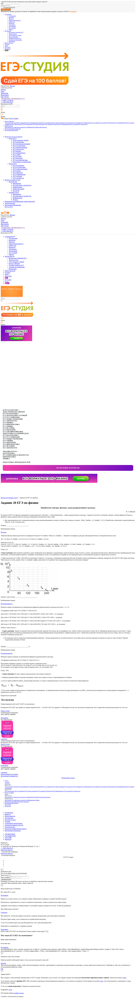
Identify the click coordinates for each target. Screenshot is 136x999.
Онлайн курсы (14, 192)
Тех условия (12, 28)
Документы (12, 25)
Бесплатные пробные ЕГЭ (16, 32)
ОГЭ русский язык (27, 124)
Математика (8, 127)
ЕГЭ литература (69, 123)
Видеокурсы (43, 127)
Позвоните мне (6, 879)
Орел (2, 91)
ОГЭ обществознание (38, 124)
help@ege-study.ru (7, 850)
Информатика (31, 127)
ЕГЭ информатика (86, 123)
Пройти (3, 963)
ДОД (6, 278)
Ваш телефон (5, 877)
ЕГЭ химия (95, 123)
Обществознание (18, 189)
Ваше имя (4, 875)
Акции (6, 50)
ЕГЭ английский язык (120, 123)
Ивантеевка (5, 95)
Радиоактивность (7, 604)
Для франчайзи (10, 834)
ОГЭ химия (48, 124)
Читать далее (5, 711)
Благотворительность (15, 20)
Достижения (12, 16)
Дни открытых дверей (15, 35)
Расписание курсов (68, 778)
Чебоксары (4, 93)
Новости (11, 19)
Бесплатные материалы (68, 468)
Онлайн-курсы (9, 125)
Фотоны (3, 532)
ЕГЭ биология (110, 123)
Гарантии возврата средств (14, 825)
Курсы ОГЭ (13, 163)
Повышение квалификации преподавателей (20, 201)
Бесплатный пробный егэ (9, 776)
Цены (6, 46)
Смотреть (4, 739)
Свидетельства (10, 827)
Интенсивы (12, 41)
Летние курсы (13, 34)
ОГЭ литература (82, 124)
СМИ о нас (12, 22)
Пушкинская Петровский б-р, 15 (13, 98)
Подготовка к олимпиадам (22, 162)
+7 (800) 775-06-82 (7, 100)
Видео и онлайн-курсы (12, 180)
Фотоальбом (12, 26)
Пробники (7, 49)
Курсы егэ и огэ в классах (13, 137)
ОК (2, 969)
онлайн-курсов (18, 993)
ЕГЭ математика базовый (35, 123)
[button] (2, 486)
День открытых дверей (11, 123)
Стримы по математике (15, 40)
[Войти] (2, 115)
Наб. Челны (5, 97)
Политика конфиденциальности (16, 829)
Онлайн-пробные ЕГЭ (15, 38)
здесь (124, 977)
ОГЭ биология (55, 124)
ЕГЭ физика (77, 123)
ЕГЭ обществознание (59, 123)
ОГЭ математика (16, 124)
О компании (8, 14)
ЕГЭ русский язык (47, 123)
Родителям (8, 806)
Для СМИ (8, 837)
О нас (7, 281)
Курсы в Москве (13, 37)
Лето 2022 (8, 276)
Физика (37, 127)
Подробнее (73, 11)
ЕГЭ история (102, 123)
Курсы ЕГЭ (13, 138)
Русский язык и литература (19, 127)
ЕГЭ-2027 (7, 47)
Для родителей (10, 203)
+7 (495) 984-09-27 (7, 102)
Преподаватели (9, 43)
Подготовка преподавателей (13, 129)
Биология (16, 191)
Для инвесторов (10, 836)
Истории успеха (10, 820)
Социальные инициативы (13, 823)
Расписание (8, 31)
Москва (12, 86)
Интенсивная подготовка (9, 774)
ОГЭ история (74, 124)
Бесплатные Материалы (11, 130)
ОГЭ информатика (65, 124)
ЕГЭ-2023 (8, 280)
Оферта (11, 29)
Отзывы (7, 44)
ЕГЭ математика (22, 123)
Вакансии (11, 23)
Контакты (11, 17)
